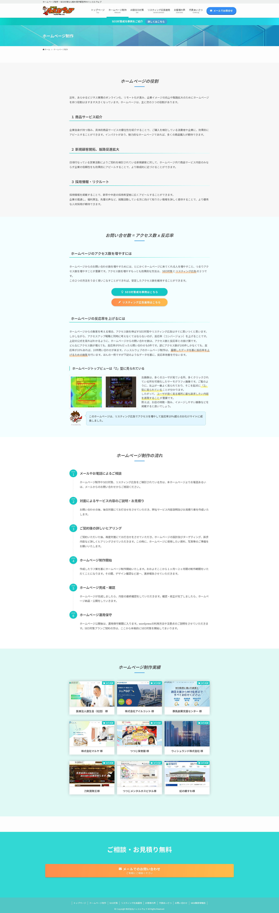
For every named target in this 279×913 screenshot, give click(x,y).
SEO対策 (113, 902)
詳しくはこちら (156, 21)
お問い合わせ (181, 902)
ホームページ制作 (97, 902)
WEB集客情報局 (198, 902)
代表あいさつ (165, 902)
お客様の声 (150, 902)
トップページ (79, 902)
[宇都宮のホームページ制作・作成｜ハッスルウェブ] (58, 10)
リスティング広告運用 (131, 902)
